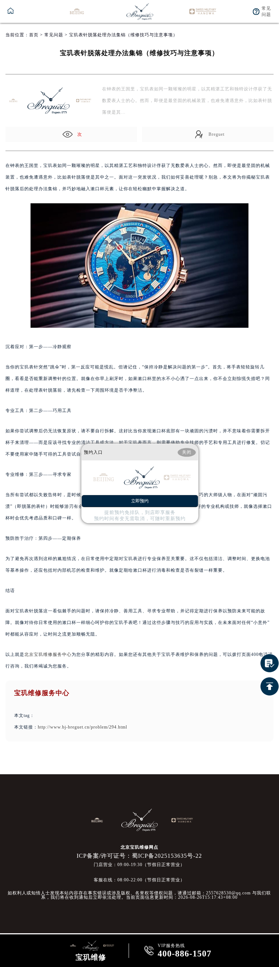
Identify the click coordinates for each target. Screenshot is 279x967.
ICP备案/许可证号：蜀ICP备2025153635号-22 (139, 856)
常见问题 (53, 34)
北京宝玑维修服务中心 (48, 654)
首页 (34, 34)
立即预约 (140, 501)
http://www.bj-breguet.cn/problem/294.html (82, 727)
